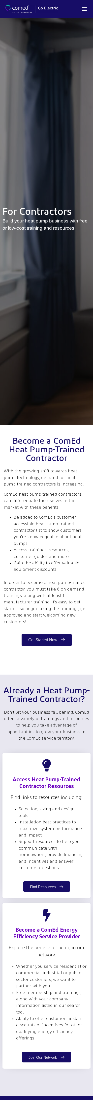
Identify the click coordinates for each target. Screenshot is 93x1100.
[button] (84, 9)
